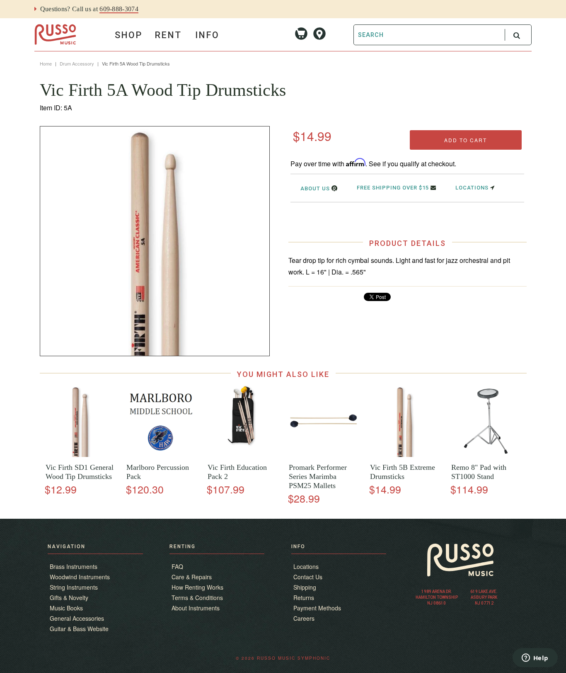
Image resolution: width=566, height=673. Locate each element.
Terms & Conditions (197, 597)
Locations (472, 188)
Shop (128, 35)
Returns (303, 597)
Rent (168, 35)
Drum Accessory (77, 63)
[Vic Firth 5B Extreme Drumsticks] (404, 454)
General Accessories (77, 618)
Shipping (304, 587)
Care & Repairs (192, 577)
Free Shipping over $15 (394, 188)
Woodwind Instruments (80, 577)
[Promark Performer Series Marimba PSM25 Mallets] (323, 454)
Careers (303, 618)
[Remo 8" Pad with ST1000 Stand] (485, 454)
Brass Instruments (73, 566)
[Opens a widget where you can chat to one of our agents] (535, 658)
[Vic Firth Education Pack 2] (242, 454)
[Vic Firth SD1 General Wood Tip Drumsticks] (80, 454)
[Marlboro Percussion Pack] (161, 454)
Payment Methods (317, 608)
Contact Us (307, 577)
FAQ (177, 566)
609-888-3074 (118, 8)
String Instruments (74, 587)
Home (46, 63)
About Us (315, 188)
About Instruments (196, 608)
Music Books (66, 608)
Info (207, 35)
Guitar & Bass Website (79, 628)
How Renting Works (197, 587)
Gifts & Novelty (69, 597)
